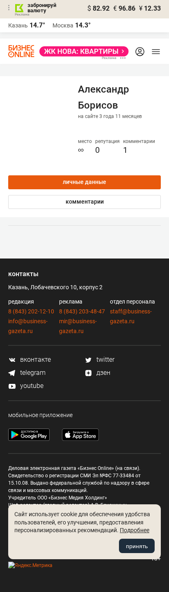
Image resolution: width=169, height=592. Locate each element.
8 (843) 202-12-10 (31, 311)
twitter (104, 359)
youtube (30, 386)
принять (137, 546)
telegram (32, 373)
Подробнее (134, 530)
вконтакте (34, 359)
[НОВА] (81, 51)
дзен (102, 373)
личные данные (84, 182)
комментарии (85, 201)
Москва (63, 25)
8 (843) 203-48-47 (82, 311)
